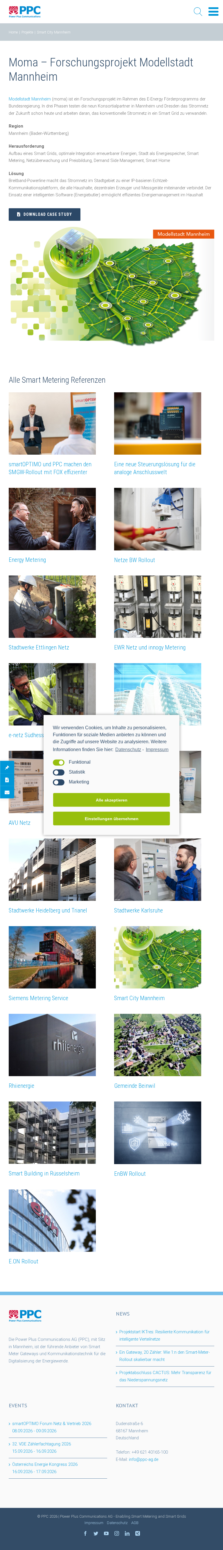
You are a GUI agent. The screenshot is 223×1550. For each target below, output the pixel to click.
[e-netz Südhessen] (52, 694)
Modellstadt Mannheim (30, 99)
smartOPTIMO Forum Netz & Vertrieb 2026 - (51, 1427)
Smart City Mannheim (139, 998)
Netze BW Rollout (134, 560)
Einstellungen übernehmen (112, 818)
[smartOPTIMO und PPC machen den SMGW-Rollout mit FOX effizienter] (52, 423)
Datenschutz (128, 749)
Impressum (157, 749)
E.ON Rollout (23, 1261)
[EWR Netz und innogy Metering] (157, 606)
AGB (135, 1523)
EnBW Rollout (130, 1173)
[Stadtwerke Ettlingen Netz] (52, 606)
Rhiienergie (21, 1085)
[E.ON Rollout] (52, 1220)
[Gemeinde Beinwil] (157, 1045)
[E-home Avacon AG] (157, 694)
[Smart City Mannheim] (157, 957)
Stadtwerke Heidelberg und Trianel (48, 910)
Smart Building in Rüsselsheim (44, 1173)
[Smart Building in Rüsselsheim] (52, 1132)
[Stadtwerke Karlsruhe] (157, 869)
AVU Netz (19, 822)
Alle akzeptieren (111, 800)
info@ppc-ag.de (143, 1459)
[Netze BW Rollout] (157, 519)
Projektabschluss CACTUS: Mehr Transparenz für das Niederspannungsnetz (165, 1376)
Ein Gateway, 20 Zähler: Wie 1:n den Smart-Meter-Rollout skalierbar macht (164, 1356)
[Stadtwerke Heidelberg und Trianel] (52, 869)
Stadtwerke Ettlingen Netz (39, 647)
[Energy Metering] (52, 519)
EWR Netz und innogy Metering (150, 647)
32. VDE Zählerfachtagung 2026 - (41, 1448)
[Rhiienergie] (52, 1045)
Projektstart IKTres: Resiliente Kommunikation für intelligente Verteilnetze (164, 1336)
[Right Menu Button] (213, 12)
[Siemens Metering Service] (52, 957)
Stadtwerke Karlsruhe (138, 910)
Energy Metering (27, 559)
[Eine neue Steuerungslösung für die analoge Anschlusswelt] (157, 423)
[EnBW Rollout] (157, 1132)
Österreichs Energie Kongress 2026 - (45, 1468)
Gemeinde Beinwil (134, 1085)
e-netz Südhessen (29, 735)
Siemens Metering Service (38, 998)
